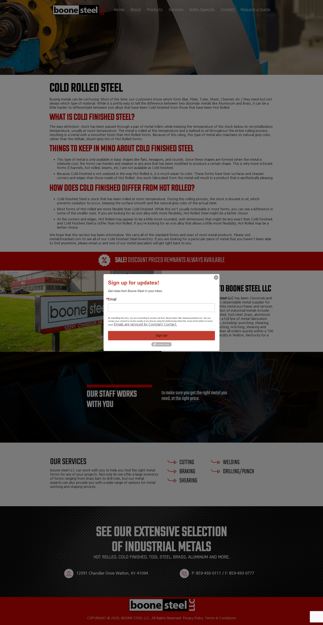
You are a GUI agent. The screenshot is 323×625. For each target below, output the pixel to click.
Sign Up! (161, 335)
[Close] (216, 277)
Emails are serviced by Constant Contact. (145, 324)
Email (112, 299)
